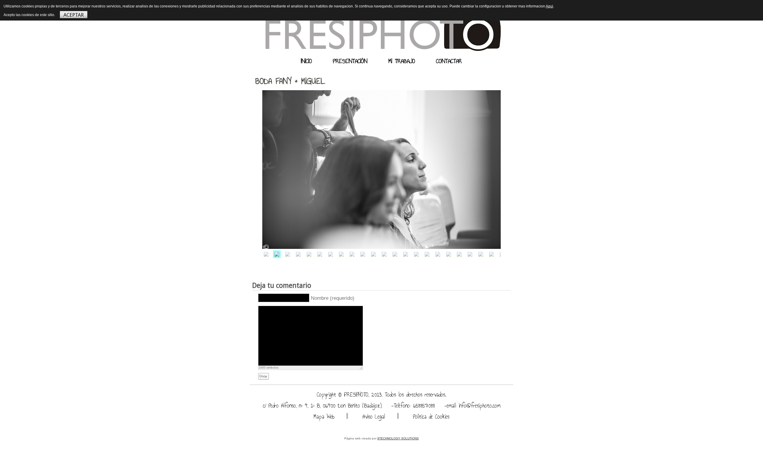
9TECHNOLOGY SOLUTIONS (398, 438)
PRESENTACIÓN (350, 61)
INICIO (306, 61)
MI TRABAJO (401, 61)
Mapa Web (324, 416)
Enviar (263, 376)
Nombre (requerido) (332, 298)
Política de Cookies (430, 416)
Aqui (549, 6)
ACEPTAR (73, 15)
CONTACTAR (449, 61)
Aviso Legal (372, 416)
